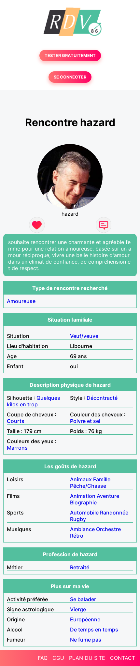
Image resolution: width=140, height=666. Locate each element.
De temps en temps (94, 629)
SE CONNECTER (70, 77)
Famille (101, 479)
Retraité (79, 567)
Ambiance (82, 529)
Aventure (108, 496)
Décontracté (102, 398)
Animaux (81, 479)
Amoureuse (21, 301)
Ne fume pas (85, 639)
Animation (82, 496)
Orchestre (108, 529)
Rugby (78, 519)
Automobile (84, 512)
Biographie (83, 502)
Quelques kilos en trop (33, 401)
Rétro (76, 535)
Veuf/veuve (84, 336)
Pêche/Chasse (88, 486)
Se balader (83, 599)
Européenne (85, 619)
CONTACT (122, 658)
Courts (15, 421)
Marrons (17, 447)
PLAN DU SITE (87, 658)
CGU (58, 658)
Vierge (78, 609)
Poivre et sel (85, 421)
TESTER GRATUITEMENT (70, 55)
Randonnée (114, 512)
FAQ (43, 658)
